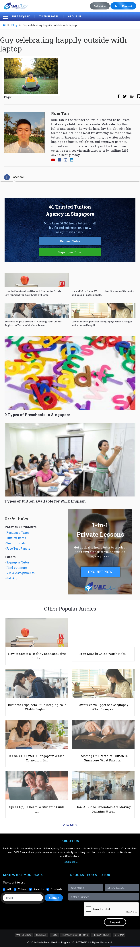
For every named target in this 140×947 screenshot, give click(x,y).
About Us (74, 16)
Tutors (22, 889)
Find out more (16, 567)
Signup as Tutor (17, 562)
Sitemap (119, 934)
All (9, 889)
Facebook (18, 176)
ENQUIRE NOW (100, 571)
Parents (39, 889)
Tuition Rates (49, 16)
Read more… (70, 861)
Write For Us (23, 934)
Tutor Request (123, 5)
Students (56, 889)
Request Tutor (70, 241)
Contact (41, 934)
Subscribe (100, 5)
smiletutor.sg (92, 150)
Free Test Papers (18, 548)
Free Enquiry (21, 16)
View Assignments (20, 573)
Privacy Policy (101, 934)
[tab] (14, 177)
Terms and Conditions (75, 934)
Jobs (54, 934)
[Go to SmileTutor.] (4, 25)
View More (70, 825)
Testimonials (16, 543)
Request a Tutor (17, 532)
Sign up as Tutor (70, 252)
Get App (12, 578)
